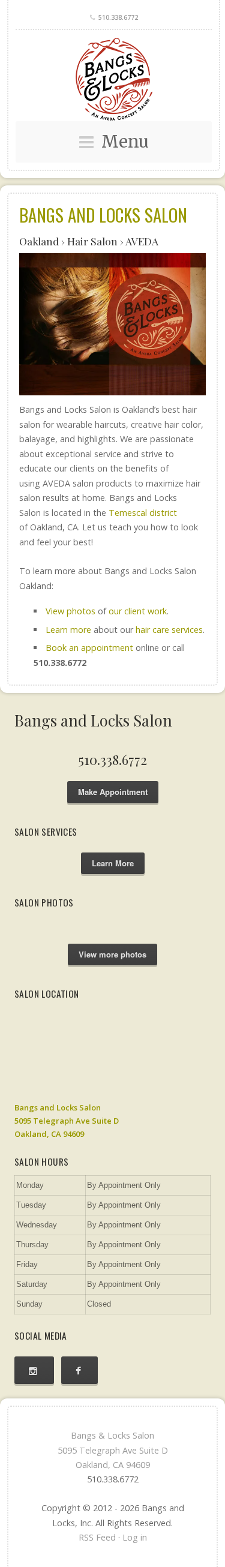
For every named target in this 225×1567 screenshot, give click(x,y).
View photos (70, 611)
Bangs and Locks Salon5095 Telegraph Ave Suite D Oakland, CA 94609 (66, 1120)
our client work (138, 611)
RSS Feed (97, 1537)
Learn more (68, 629)
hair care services (169, 629)
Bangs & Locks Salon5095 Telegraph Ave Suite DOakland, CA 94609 (113, 1450)
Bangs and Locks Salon (103, 214)
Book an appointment (89, 647)
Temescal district (143, 512)
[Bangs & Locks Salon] (114, 79)
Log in (134, 1537)
